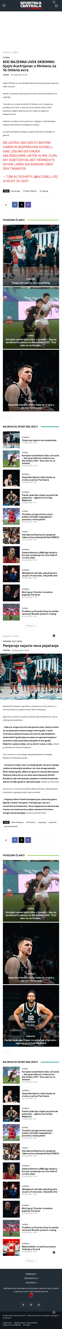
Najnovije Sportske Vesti (20, 426)
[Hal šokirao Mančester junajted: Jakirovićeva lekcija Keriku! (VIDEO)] (11, 535)
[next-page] (9, 417)
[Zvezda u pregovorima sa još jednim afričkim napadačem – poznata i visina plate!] (11, 516)
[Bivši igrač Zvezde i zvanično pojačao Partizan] (11, 593)
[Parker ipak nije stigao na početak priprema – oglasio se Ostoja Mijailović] (11, 497)
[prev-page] (4, 417)
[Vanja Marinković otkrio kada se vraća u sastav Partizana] (31, 380)
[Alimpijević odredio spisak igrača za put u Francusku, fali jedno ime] (11, 573)
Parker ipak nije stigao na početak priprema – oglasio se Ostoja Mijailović (40, 498)
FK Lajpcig (44, 191)
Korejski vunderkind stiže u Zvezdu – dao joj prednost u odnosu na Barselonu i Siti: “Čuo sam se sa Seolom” (31, 342)
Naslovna (7, 52)
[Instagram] (31, 1305)
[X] (21, 205)
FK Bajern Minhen (30, 191)
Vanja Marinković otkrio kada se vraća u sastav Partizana (31, 406)
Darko (6, 75)
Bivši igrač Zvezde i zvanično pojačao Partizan (37, 593)
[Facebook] (15, 205)
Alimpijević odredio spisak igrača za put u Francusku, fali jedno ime (39, 574)
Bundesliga (15, 191)
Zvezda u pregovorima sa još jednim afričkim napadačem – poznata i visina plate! (37, 517)
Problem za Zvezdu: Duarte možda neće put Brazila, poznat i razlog (40, 612)
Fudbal (15, 52)
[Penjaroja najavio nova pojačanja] (31, 255)
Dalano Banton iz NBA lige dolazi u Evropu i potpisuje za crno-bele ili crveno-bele (39, 555)
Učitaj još (30, 625)
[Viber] (28, 205)
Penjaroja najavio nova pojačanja (31, 282)
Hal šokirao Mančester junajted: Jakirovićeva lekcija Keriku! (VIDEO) (40, 536)
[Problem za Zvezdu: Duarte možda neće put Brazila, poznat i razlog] (11, 612)
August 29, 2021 (15, 181)
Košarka (30, 279)
